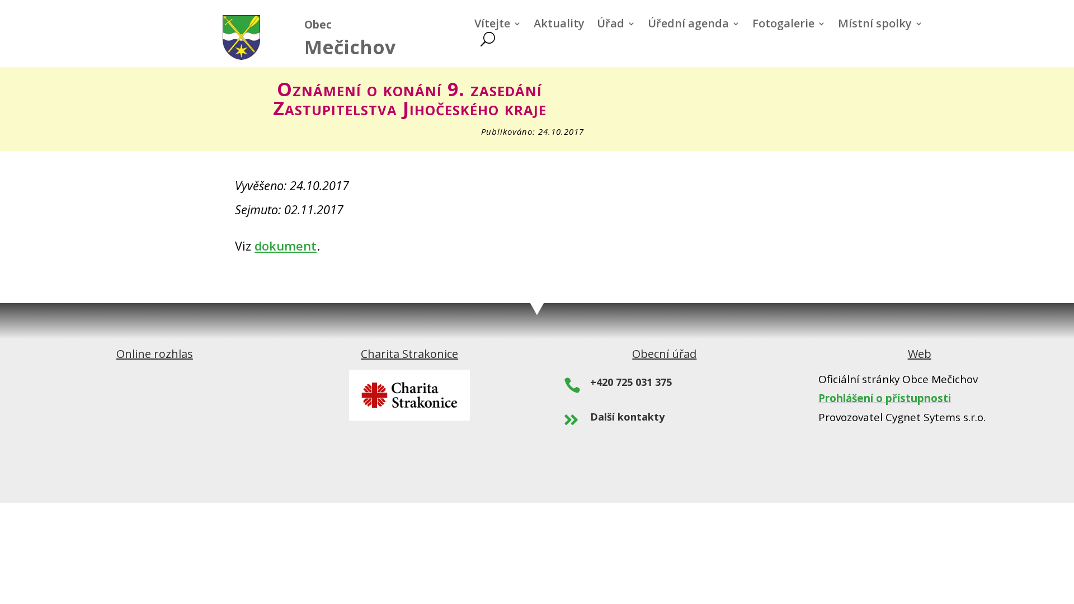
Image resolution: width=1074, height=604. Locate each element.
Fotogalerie (783, 25)
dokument (286, 246)
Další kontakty (627, 416)
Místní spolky (875, 25)
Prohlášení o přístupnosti (884, 398)
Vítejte (492, 25)
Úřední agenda (688, 25)
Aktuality (559, 25)
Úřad (610, 25)
